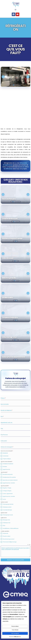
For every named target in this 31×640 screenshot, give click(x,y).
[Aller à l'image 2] (13, 221)
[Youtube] (17, 14)
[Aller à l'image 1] (11, 201)
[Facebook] (13, 14)
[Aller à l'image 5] (16, 201)
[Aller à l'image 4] (15, 201)
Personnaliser (15, 626)
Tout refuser (15, 630)
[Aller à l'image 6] (18, 221)
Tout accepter (15, 633)
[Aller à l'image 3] (14, 201)
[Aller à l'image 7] (19, 201)
